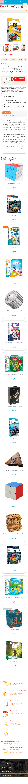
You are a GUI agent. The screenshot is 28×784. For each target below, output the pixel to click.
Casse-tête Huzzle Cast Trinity (14, 406)
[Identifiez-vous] (17, 7)
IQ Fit (14, 438)
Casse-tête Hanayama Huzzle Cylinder (14, 310)
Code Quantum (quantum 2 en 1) (14, 342)
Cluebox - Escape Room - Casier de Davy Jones (14, 534)
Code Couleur (14, 279)
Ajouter (19, 79)
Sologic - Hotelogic (14, 629)
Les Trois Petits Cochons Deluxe (14, 597)
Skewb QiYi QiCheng (14, 502)
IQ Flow (14, 215)
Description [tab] (6, 112)
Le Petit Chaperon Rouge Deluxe (14, 374)
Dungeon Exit (14, 661)
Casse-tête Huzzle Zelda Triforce (14, 470)
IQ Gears (14, 565)
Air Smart (14, 247)
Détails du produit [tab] (8, 115)
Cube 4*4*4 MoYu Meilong (14, 183)
